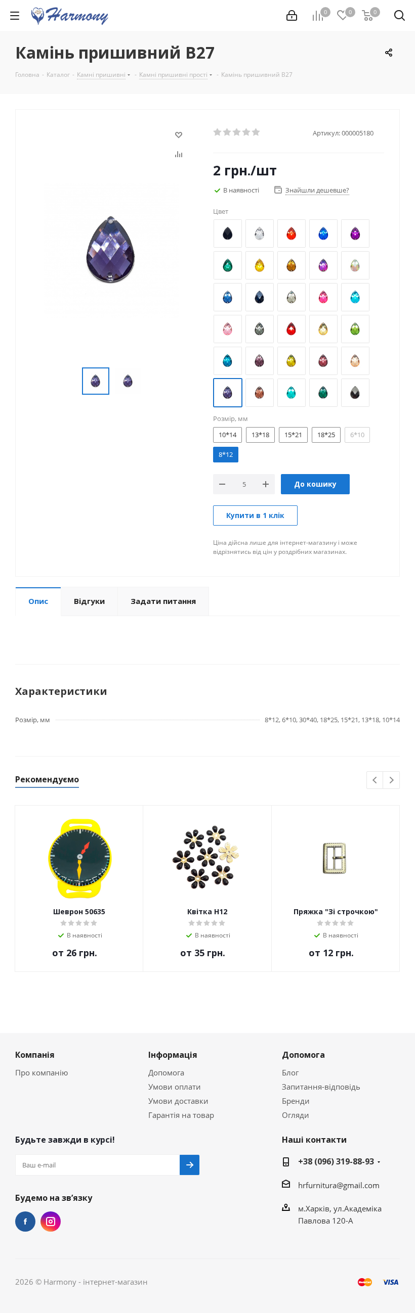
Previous (375, 780)
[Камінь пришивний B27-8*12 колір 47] (111, 250)
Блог (290, 1072)
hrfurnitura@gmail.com (339, 1185)
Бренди (296, 1101)
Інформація (172, 1054)
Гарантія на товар (181, 1115)
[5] (256, 132)
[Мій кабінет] (291, 16)
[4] (247, 132)
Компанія (35, 1054)
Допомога (166, 1072)
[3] (237, 132)
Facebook (25, 1221)
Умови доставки (178, 1101)
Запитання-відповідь (321, 1087)
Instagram (50, 1221)
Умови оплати (174, 1087)
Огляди (295, 1115)
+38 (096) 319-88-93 (336, 1161)
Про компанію (41, 1072)
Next (391, 780)
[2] (227, 132)
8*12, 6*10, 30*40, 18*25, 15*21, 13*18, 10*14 (332, 719)
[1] (218, 132)
